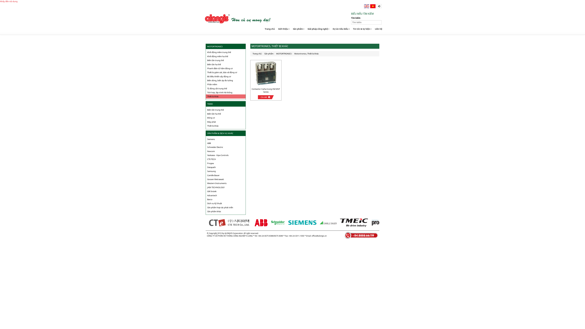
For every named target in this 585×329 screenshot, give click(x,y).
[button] (378, 6)
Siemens (211, 139)
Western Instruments (217, 183)
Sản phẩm (298, 29)
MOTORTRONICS (215, 46)
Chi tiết (264, 97)
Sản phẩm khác (214, 211)
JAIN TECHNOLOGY (216, 187)
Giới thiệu (283, 29)
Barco (209, 199)
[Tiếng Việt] (373, 6)
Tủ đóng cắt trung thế (217, 88)
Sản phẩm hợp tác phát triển (220, 207)
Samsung (211, 171)
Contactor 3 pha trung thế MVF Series (266, 90)
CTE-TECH (211, 159)
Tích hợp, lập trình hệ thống (219, 92)
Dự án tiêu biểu (340, 29)
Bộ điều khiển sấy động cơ (219, 76)
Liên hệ (378, 29)
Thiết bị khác (213, 96)
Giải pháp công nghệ (318, 29)
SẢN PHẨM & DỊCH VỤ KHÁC (220, 133)
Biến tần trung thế (215, 60)
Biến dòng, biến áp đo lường (220, 80)
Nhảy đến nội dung (9, 1)
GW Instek (211, 191)
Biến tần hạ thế (214, 64)
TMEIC (210, 104)
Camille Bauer (213, 175)
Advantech (212, 195)
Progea (210, 163)
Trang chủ (270, 29)
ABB (209, 143)
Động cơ (211, 117)
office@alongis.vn (319, 236)
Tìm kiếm (355, 18)
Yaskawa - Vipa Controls (218, 155)
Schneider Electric (215, 147)
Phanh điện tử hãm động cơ (220, 68)
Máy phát (211, 121)
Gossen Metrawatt (215, 179)
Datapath (211, 167)
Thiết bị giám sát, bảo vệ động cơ (222, 72)
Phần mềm (212, 84)
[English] (367, 6)
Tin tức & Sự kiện (361, 29)
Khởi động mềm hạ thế (217, 56)
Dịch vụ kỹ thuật (214, 203)
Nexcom (211, 151)
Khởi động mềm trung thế (219, 52)
